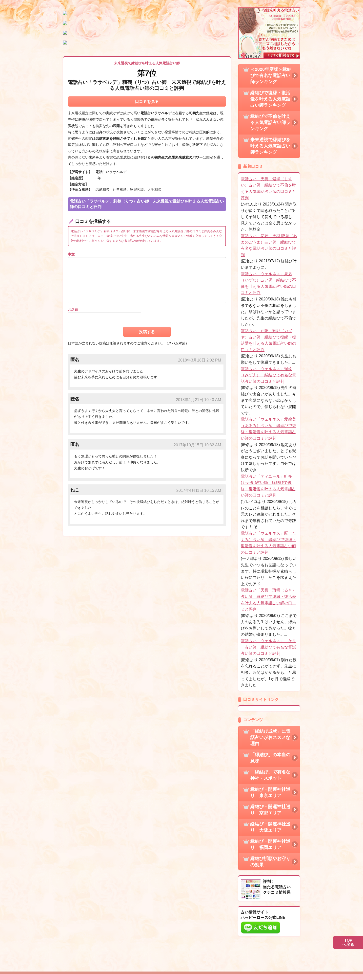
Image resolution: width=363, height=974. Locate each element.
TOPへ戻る (348, 942)
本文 (71, 254)
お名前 (73, 310)
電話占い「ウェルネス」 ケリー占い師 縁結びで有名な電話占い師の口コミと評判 (268, 647)
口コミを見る (147, 101)
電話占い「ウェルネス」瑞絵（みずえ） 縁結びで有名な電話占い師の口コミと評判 (268, 375)
